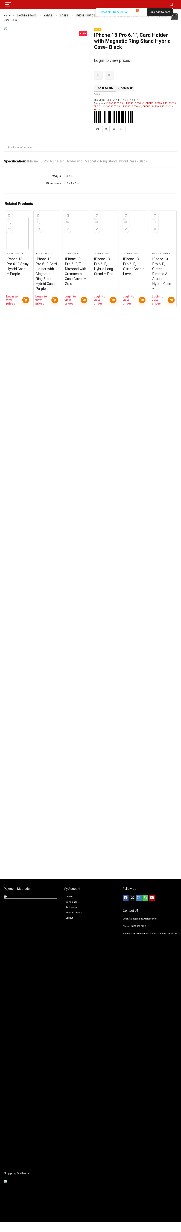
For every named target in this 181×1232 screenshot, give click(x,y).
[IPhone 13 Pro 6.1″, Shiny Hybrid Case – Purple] (18, 233)
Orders (69, 896)
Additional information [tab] (20, 147)
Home (7, 15)
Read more (25, 300)
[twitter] (132, 898)
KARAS (48, 15)
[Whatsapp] (145, 898)
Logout (69, 917)
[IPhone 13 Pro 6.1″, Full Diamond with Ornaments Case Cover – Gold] (76, 233)
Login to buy (105, 88)
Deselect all (120, 12)
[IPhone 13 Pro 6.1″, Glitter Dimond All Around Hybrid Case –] (163, 233)
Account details (74, 912)
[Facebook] (126, 898)
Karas (97, 94)
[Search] (171, 4)
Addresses (71, 907)
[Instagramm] (139, 898)
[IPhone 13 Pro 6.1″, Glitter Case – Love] (134, 233)
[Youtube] (152, 898)
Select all (105, 12)
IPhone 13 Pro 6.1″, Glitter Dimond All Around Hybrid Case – (161, 274)
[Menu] (8, 4)
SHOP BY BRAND (26, 15)
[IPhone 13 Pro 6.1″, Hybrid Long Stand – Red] (105, 233)
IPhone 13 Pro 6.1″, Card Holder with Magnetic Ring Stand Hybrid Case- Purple (46, 274)
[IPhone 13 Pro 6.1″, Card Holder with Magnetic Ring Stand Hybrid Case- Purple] (47, 233)
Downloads (71, 902)
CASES (64, 15)
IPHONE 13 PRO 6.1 (86, 15)
